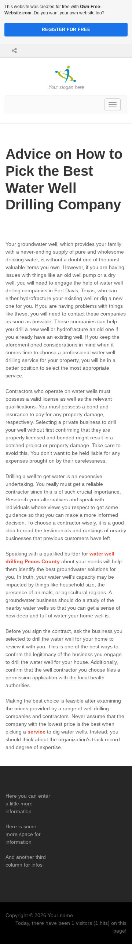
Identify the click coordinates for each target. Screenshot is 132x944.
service (36, 732)
